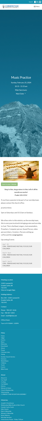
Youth (3, 365)
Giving (3, 354)
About (3, 348)
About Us (4, 378)
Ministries (4, 344)
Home (3, 336)
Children (3, 363)
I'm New (3, 382)
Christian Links (5, 352)
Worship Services (6, 417)
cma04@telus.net (11, 316)
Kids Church (4, 409)
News (2, 342)
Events (3, 340)
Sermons (3, 359)
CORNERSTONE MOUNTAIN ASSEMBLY (13, 394)
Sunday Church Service (8, 357)
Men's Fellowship (6, 411)
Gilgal (2, 338)
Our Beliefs (4, 384)
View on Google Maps (8, 290)
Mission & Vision (6, 388)
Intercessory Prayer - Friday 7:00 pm (12, 419)
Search (31, 2)
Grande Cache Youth (7, 407)
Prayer (3, 350)
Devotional (4, 346)
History (3, 386)
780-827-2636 (11, 310)
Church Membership (7, 390)
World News (4, 361)
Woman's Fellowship (7, 413)
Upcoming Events (7, 239)
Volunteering (5, 392)
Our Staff (4, 380)
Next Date (20, 94)
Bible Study (4, 369)
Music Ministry (5, 415)
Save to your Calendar (9, 184)
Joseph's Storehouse (7, 403)
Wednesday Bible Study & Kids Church (13, 405)
